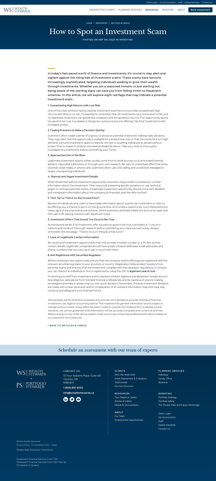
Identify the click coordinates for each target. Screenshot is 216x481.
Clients (120, 371)
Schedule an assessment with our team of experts (108, 350)
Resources (151, 10)
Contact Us (207, 2)
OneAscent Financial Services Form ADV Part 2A (41, 462)
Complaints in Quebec (27, 465)
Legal (54, 445)
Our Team (120, 416)
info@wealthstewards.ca (78, 393)
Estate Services (192, 2)
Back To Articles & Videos (68, 325)
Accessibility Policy (40, 445)
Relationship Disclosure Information (34, 450)
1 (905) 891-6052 (73, 387)
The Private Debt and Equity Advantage (179, 405)
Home (89, 23)
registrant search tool (142, 271)
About (181, 10)
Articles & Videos (123, 401)
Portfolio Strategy (167, 397)
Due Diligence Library (126, 397)
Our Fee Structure (124, 386)
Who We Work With (125, 374)
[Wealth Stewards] (17, 10)
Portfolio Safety (166, 401)
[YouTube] (78, 401)
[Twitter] (72, 401)
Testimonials (121, 382)
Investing (168, 10)
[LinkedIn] (65, 401)
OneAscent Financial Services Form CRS (37, 459)
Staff (180, 2)
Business (163, 382)
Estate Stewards (166, 425)
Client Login (151, 2)
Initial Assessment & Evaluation (131, 378)
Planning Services (130, 10)
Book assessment (200, 10)
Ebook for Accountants (126, 405)
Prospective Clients (102, 10)
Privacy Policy (23, 445)
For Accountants (167, 2)
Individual (163, 374)
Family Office (165, 378)
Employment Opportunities (129, 420)
